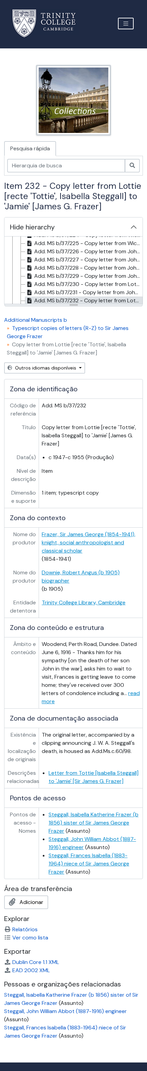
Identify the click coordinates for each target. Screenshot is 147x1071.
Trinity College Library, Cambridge (83, 602)
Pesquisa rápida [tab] (30, 148)
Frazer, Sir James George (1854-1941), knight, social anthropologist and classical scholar (88, 542)
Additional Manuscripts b (35, 319)
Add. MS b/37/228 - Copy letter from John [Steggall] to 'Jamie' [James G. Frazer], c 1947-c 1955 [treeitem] (88, 267)
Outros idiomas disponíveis (46, 368)
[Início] (48, 23)
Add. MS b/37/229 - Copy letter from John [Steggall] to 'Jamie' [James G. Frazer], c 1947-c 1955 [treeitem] (88, 276)
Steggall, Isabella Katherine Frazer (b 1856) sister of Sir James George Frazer (93, 822)
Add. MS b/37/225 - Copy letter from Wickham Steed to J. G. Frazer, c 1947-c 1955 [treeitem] (88, 243)
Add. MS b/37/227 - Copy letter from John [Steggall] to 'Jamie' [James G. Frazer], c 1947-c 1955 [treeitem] (88, 259)
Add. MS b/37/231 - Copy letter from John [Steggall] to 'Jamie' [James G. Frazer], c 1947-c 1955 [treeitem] (88, 292)
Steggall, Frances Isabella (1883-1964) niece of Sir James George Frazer (89, 863)
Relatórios (25, 929)
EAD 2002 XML (31, 970)
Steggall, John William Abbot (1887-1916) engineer (65, 1011)
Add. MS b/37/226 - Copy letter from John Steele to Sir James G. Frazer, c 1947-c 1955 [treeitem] (88, 251)
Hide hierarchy (32, 227)
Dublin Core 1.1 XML (35, 962)
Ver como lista (30, 937)
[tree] (73, 271)
